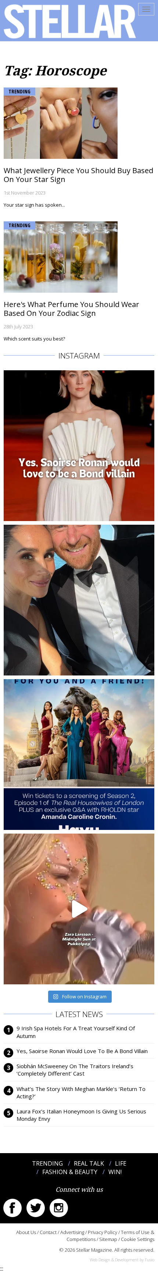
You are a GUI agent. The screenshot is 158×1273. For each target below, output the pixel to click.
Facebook (12, 1208)
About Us (26, 1232)
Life (120, 1163)
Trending (19, 91)
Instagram (59, 1208)
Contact (48, 1232)
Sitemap (108, 1239)
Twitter (35, 1208)
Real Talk (89, 1163)
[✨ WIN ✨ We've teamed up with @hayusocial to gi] (79, 754)
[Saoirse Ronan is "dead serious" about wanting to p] (79, 445)
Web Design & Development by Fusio (122, 1259)
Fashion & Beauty (69, 1172)
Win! (115, 1172)
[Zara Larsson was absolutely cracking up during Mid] (79, 909)
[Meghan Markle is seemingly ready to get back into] (79, 600)
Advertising (72, 1232)
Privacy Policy (102, 1232)
